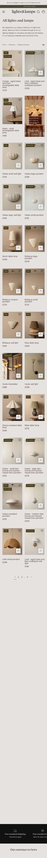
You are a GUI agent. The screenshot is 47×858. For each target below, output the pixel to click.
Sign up (35, 436)
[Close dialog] (45, 414)
